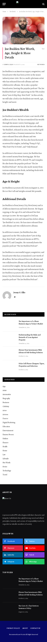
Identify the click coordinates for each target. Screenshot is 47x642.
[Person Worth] (23, 4)
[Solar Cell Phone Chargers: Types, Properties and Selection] (9, 367)
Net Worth (40, 64)
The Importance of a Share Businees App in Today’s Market (31, 322)
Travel (5, 474)
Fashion (5, 438)
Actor (5, 410)
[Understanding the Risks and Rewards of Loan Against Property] (9, 338)
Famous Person (8, 434)
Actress (5, 414)
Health (5, 446)
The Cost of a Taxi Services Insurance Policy (29, 607)
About (25, 628)
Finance (5, 442)
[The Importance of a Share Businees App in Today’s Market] (9, 324)
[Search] (43, 4)
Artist (5, 390)
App (4, 386)
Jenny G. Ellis (8, 64)
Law (4, 454)
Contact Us (35, 628)
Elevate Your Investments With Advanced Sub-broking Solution (31, 351)
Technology (7, 470)
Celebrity (6, 406)
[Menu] (4, 4)
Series (5, 466)
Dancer (5, 418)
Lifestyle (6, 458)
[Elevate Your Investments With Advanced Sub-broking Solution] (9, 353)
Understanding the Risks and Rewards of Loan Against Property (30, 337)
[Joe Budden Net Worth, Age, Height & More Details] (23, 30)
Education (6, 426)
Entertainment (8, 430)
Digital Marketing (9, 422)
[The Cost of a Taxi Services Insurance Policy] (9, 609)
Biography (6, 398)
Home (5, 450)
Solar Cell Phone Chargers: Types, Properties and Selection (31, 364)
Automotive (7, 394)
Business (6, 402)
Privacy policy (13, 628)
